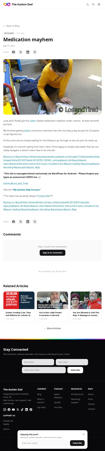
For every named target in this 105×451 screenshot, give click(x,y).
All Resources (77, 394)
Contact (91, 409)
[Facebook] (9, 409)
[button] (52, 87)
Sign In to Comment (52, 252)
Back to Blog (13, 25)
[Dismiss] (83, 434)
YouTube (58, 407)
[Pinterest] (31, 409)
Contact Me (43, 195)
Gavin (33, 120)
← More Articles (52, 328)
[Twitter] (17, 409)
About (91, 394)
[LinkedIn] (26, 409)
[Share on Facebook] (13, 52)
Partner (91, 404)
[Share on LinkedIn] (27, 52)
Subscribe (75, 370)
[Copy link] (35, 52)
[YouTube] (13, 409)
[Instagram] (4, 409)
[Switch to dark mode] (87, 4)
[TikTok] (22, 409)
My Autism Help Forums (26, 189)
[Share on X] (20, 52)
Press (90, 399)
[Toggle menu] (99, 4)
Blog (39, 394)
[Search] (93, 4)
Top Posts (41, 407)
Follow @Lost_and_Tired (15, 183)
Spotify (57, 402)
